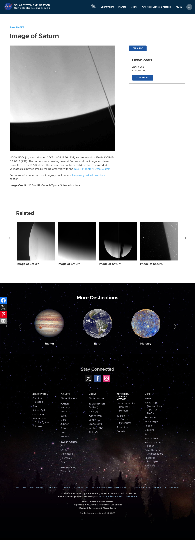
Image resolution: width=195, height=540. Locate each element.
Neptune (65, 436)
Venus (63, 411)
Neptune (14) (96, 428)
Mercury (145, 343)
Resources (150, 417)
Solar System (40, 394)
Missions (149, 430)
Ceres (63, 450)
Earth (97, 343)
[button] (179, 7)
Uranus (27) (95, 424)
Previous (9, 238)
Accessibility (172, 488)
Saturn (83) (95, 420)
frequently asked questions (88, 175)
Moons (92, 394)
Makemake (66, 454)
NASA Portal (141, 488)
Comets (121, 431)
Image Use (82, 488)
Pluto (63, 445)
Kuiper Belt (38, 410)
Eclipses (37, 426)
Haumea (65, 458)
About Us (21, 488)
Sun (34, 406)
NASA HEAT (152, 465)
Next (185, 238)
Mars (63, 420)
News (148, 398)
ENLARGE (138, 48)
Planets (65, 394)
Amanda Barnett (105, 502)
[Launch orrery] (93, 8)
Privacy (68, 488)
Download (142, 78)
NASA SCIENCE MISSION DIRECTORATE (111, 488)
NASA (9, 6)
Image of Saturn (28, 264)
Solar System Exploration (32, 4)
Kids (147, 434)
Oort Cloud (38, 414)
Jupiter (49, 343)
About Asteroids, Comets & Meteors (126, 407)
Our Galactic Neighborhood (32, 9)
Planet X (65, 471)
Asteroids (122, 427)
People (148, 426)
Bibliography (37, 488)
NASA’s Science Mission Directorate (118, 497)
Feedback (54, 488)
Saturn (64, 428)
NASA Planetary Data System (92, 169)
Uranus (64, 432)
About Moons (96, 398)
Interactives (151, 438)
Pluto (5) (93, 432)
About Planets (68, 398)
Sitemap (156, 488)
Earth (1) (93, 407)
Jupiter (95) (95, 416)
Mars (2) (93, 411)
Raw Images (17, 27)
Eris (62, 462)
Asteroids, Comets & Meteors (123, 396)
